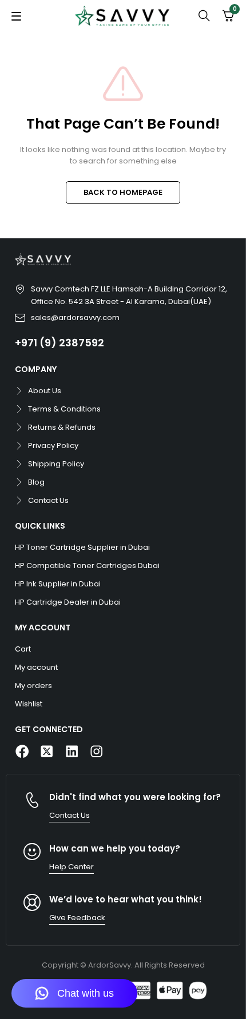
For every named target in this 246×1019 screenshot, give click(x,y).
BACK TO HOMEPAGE (123, 192)
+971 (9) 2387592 (59, 342)
